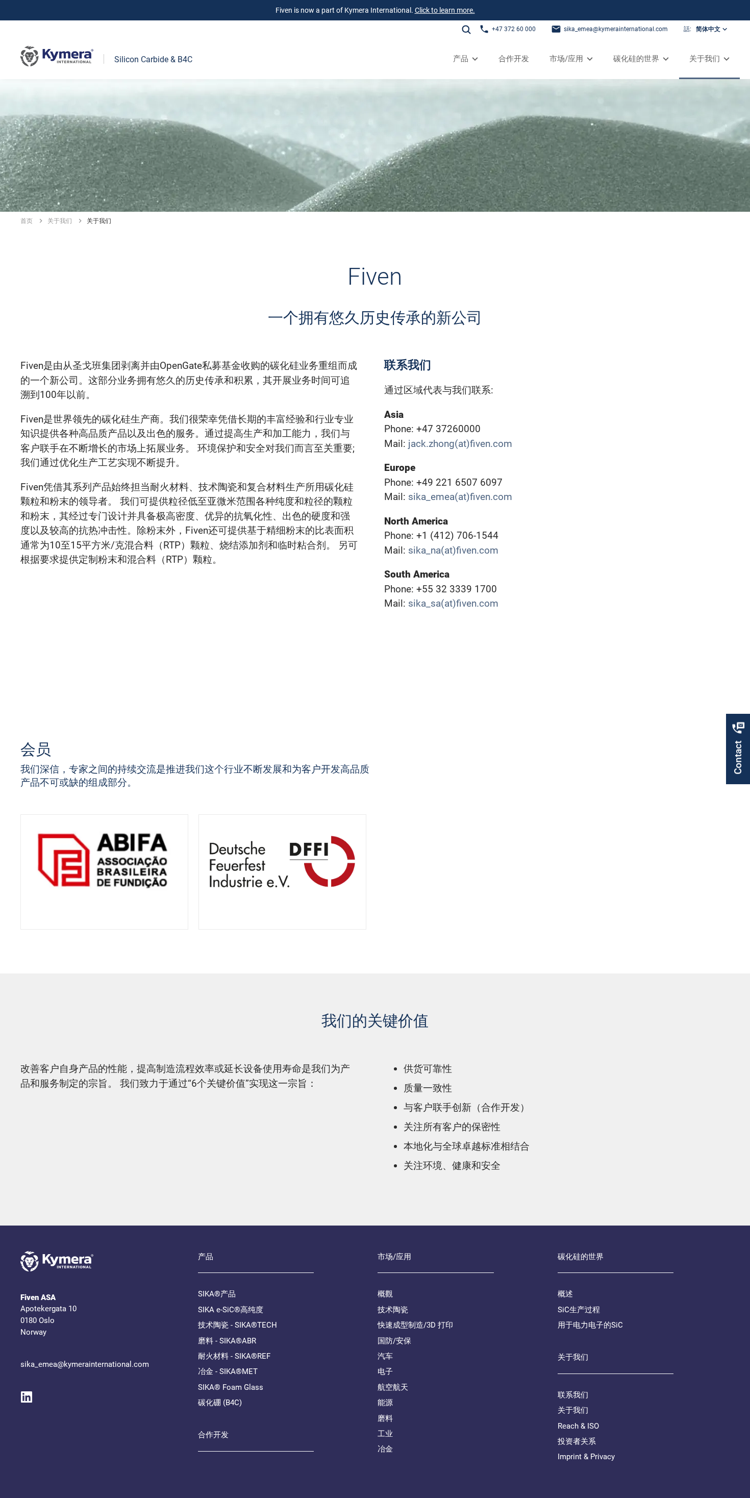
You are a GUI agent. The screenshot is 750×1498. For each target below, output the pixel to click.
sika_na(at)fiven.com (453, 550)
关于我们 (573, 1410)
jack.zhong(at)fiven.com (460, 444)
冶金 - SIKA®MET (228, 1371)
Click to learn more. (445, 10)
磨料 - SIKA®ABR (227, 1340)
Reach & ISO (578, 1426)
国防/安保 (394, 1340)
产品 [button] (460, 58)
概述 (565, 1294)
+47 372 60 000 (514, 29)
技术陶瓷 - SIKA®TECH (237, 1325)
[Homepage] (57, 58)
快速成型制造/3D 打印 (415, 1325)
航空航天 (393, 1387)
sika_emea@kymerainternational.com (616, 29)
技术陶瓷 (393, 1309)
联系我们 (573, 1395)
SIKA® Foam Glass (230, 1387)
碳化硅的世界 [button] (636, 58)
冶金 (385, 1449)
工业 (385, 1433)
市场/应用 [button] (566, 58)
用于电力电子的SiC (590, 1325)
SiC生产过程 (579, 1309)
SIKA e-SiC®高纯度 (230, 1309)
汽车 (385, 1356)
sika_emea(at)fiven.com (460, 497)
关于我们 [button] (704, 58)
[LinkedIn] (26, 1397)
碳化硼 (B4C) (220, 1402)
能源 (385, 1402)
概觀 (385, 1294)
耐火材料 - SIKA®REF (234, 1356)
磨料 (385, 1418)
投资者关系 (577, 1441)
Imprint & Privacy (586, 1456)
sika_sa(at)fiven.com (453, 603)
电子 (385, 1371)
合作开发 (513, 58)
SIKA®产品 (217, 1294)
